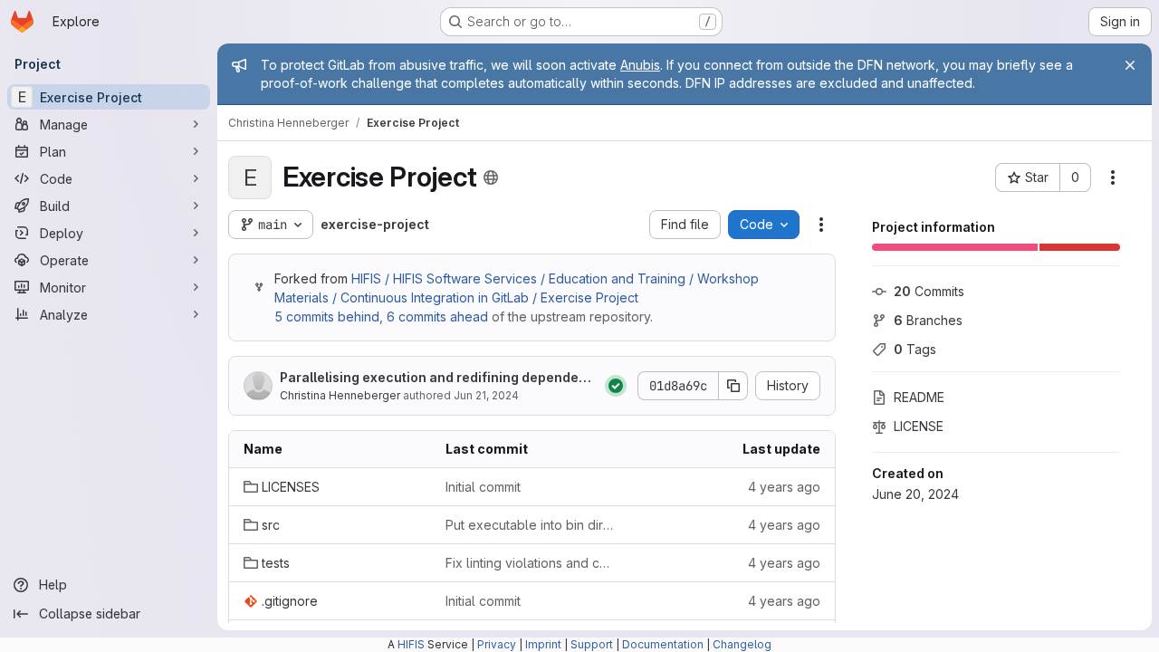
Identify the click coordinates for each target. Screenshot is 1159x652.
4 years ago (784, 486)
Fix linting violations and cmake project (531, 562)
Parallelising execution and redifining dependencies (437, 378)
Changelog (742, 644)
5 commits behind (326, 316)
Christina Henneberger (340, 395)
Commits (929, 291)
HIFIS (411, 644)
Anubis (640, 64)
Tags (915, 349)
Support (591, 644)
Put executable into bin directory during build (531, 524)
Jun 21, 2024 (486, 395)
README (919, 397)
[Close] (1130, 65)
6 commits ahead (437, 316)
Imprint (543, 644)
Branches (928, 320)
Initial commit (483, 486)
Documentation (663, 644)
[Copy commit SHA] (733, 385)
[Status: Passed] (616, 386)
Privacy (496, 644)
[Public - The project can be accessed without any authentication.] (491, 177)
